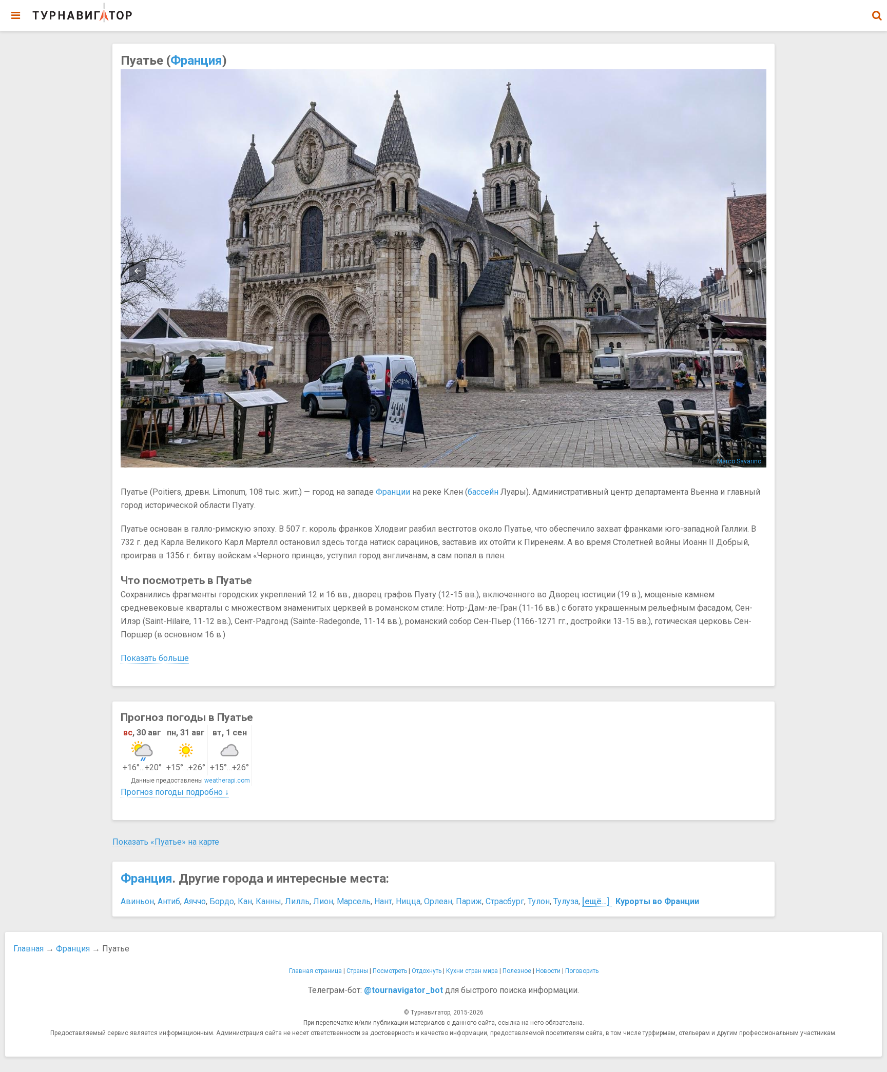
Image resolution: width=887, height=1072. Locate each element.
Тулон (539, 901)
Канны (268, 901)
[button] (876, 15)
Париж (469, 901)
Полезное (517, 970)
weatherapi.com (227, 780)
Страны (357, 970)
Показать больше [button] (155, 658)
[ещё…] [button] (595, 901)
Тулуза (566, 901)
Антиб (169, 901)
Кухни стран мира (472, 970)
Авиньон (137, 901)
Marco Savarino (739, 461)
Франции (393, 492)
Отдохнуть (426, 970)
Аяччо (195, 901)
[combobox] (876, 10)
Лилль (297, 901)
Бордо (221, 901)
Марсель (354, 901)
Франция (196, 60)
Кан (245, 901)
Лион (323, 901)
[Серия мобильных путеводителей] (82, 13)
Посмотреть (390, 970)
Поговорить (582, 970)
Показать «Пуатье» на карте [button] (165, 842)
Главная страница (315, 970)
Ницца (408, 901)
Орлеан (438, 901)
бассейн (483, 492)
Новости (548, 970)
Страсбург (505, 901)
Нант (383, 901)
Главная (28, 948)
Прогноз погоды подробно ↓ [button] (175, 792)
